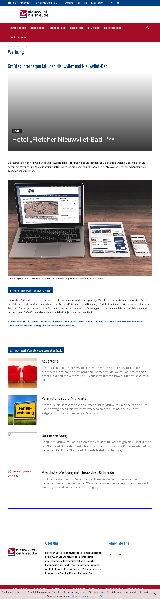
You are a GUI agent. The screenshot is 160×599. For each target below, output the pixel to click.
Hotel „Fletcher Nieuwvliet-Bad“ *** (63, 139)
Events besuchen (18, 37)
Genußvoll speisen (57, 27)
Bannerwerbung (54, 435)
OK (101, 596)
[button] (147, 27)
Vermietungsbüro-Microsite (64, 398)
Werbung (69, 2)
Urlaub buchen (37, 27)
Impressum (82, 2)
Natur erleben (76, 27)
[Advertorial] (22, 373)
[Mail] (118, 2)
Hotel (17, 131)
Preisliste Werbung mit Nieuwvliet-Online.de (78, 472)
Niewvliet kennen (18, 27)
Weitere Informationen (83, 596)
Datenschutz (97, 2)
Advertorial (51, 361)
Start (10, 46)
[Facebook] (112, 2)
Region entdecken (112, 27)
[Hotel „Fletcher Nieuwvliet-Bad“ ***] (80, 112)
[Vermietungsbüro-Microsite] (22, 410)
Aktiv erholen (93, 27)
